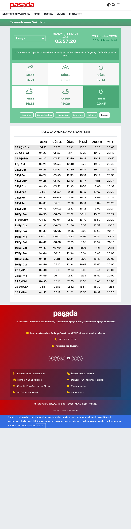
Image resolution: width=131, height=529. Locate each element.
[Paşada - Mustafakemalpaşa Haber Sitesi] (22, 5)
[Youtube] (68, 358)
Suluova (92, 115)
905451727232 (67, 339)
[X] (57, 358)
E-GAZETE (75, 14)
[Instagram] (62, 358)
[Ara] (113, 5)
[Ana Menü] (118, 5)
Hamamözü (63, 115)
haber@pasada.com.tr (67, 346)
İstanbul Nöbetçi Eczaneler (31, 373)
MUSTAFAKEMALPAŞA (16, 14)
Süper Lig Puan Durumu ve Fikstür (33, 386)
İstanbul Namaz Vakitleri (29, 380)
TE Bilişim (73, 410)
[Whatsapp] (74, 358)
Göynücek (27, 115)
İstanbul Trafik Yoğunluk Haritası (87, 380)
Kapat (41, 425)
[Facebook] (51, 358)
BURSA (48, 14)
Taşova (104, 115)
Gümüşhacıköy (44, 115)
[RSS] (80, 358)
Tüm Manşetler (78, 386)
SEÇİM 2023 (81, 404)
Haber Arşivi (77, 392)
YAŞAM (61, 14)
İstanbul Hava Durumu (82, 373)
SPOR (37, 14)
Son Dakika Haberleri (27, 392)
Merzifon (78, 115)
